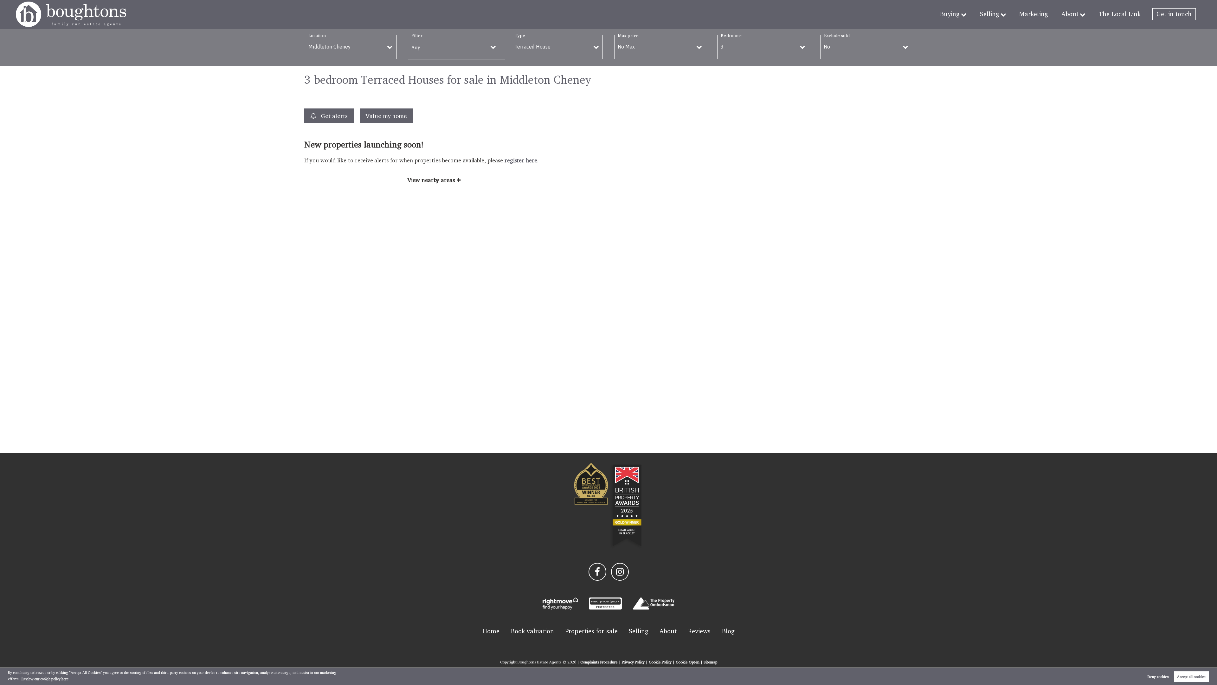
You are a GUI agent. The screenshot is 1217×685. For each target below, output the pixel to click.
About (1070, 14)
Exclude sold (837, 35)
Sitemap (710, 662)
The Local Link (1120, 14)
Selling (989, 14)
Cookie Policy (660, 662)
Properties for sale (591, 631)
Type (520, 35)
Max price (628, 35)
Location (317, 35)
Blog (728, 631)
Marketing (1033, 14)
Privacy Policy (633, 662)
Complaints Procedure (599, 662)
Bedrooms (731, 35)
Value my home (386, 115)
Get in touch (1174, 14)
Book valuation (532, 631)
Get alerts (333, 115)
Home (490, 631)
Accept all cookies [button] (1191, 676)
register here (521, 160)
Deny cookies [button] (1158, 676)
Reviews (699, 631)
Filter (416, 35)
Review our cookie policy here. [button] (45, 678)
